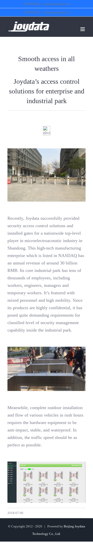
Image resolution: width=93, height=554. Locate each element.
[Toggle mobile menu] (83, 29)
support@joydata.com (57, 4)
